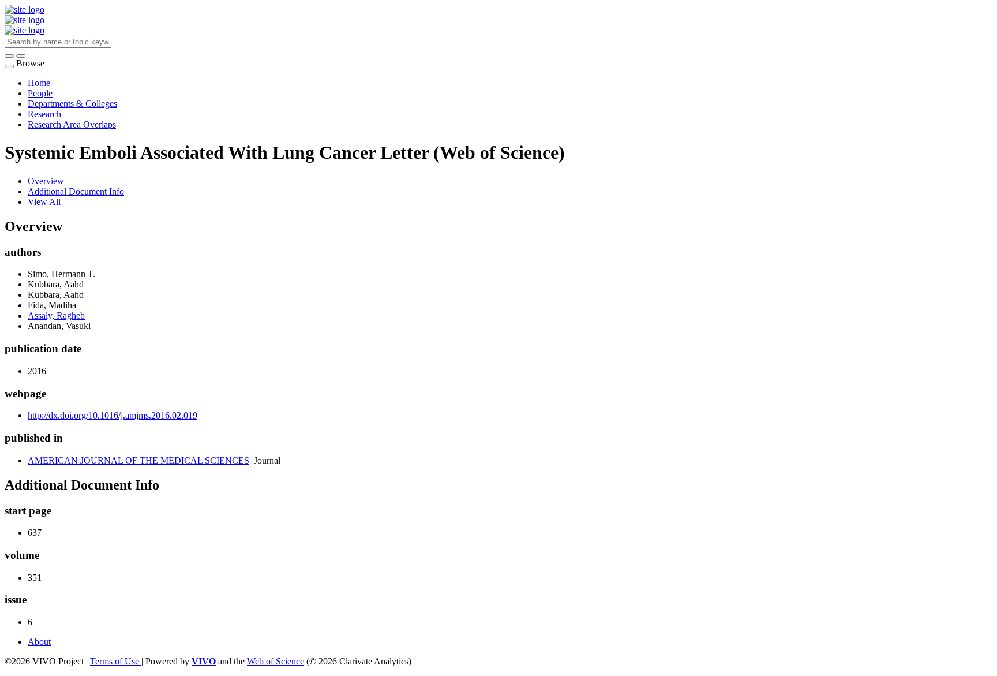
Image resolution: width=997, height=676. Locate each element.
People (40, 93)
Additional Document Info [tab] (76, 191)
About (39, 642)
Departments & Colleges (72, 104)
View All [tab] (44, 202)
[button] (9, 56)
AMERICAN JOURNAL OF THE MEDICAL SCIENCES (138, 460)
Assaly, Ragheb (56, 315)
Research (44, 114)
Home (39, 83)
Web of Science (275, 661)
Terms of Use (115, 661)
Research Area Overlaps (72, 124)
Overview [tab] (46, 181)
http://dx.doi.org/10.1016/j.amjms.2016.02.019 (112, 415)
